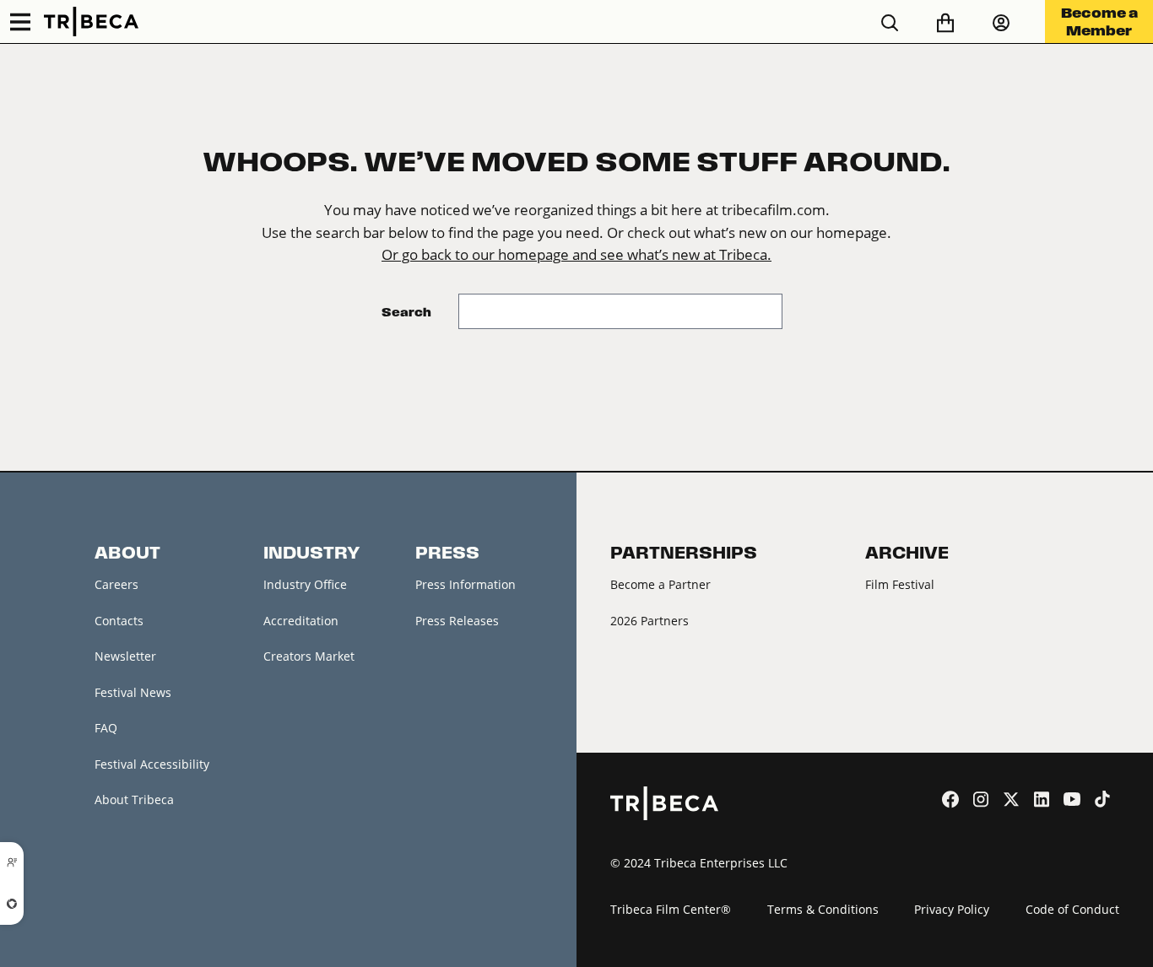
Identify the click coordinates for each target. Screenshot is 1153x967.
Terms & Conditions (823, 909)
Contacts (119, 621)
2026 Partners (649, 621)
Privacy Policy (951, 909)
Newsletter (125, 656)
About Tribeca (134, 799)
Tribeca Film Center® (670, 909)
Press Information (465, 584)
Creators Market (309, 656)
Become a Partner (660, 584)
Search (406, 311)
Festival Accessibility (152, 764)
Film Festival (899, 584)
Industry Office (305, 584)
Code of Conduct (1072, 909)
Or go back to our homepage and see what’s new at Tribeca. (576, 254)
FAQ (106, 728)
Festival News (133, 692)
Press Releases (457, 621)
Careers (116, 584)
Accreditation (300, 621)
